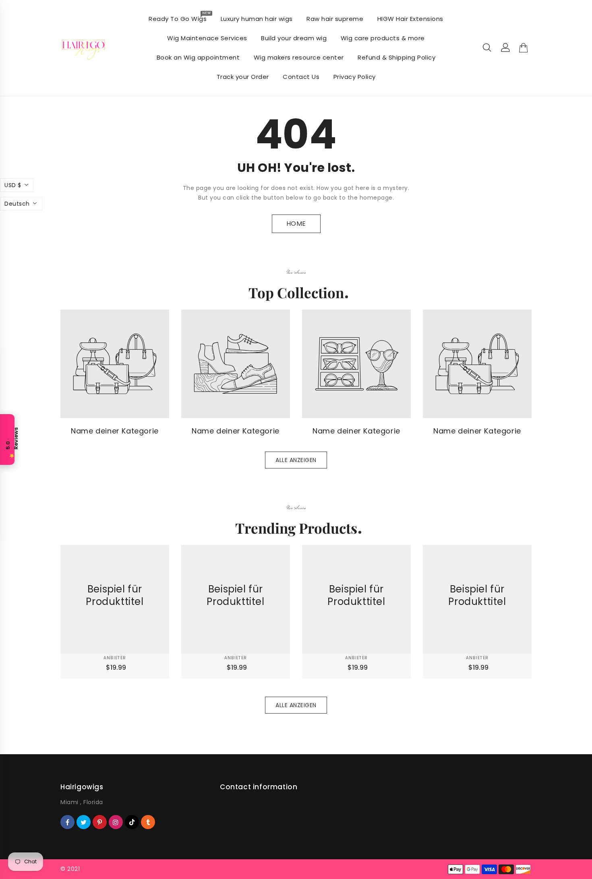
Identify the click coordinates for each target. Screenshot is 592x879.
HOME (296, 223)
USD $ (12, 185)
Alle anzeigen (296, 460)
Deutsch (17, 204)
